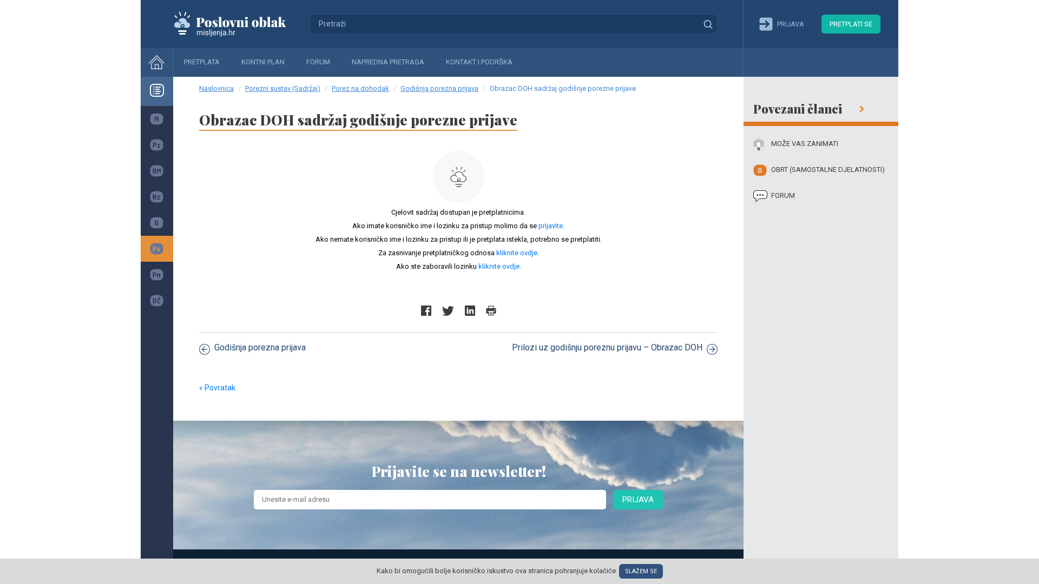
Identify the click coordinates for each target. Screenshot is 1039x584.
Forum (318, 62)
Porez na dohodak (360, 88)
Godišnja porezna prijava (439, 88)
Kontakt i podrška (479, 62)
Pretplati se (851, 24)
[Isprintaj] (491, 311)
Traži (707, 23)
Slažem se (641, 571)
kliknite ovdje (516, 253)
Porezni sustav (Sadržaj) (282, 88)
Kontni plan (263, 62)
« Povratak (217, 387)
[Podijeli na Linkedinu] (470, 311)
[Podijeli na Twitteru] (448, 311)
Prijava (638, 500)
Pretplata (202, 62)
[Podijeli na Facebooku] (426, 311)
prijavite (550, 226)
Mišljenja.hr (238, 24)
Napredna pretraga (388, 62)
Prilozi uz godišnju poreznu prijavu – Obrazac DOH (607, 347)
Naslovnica (216, 88)
